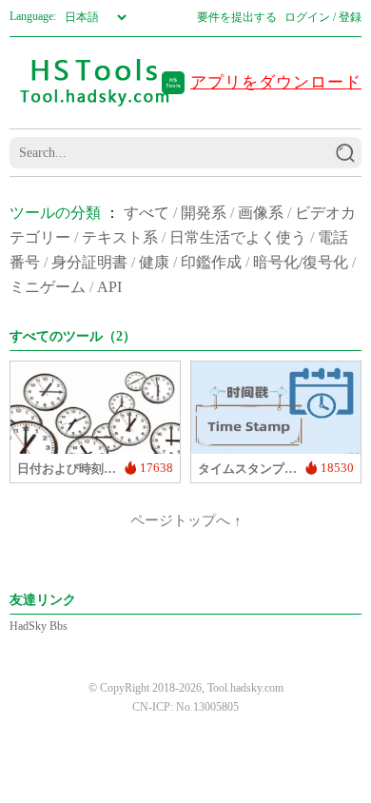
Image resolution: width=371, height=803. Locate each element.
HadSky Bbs (39, 626)
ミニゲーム (48, 287)
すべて (146, 213)
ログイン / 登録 (322, 17)
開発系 (203, 213)
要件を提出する (237, 17)
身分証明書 (89, 262)
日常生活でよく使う (237, 237)
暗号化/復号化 (300, 262)
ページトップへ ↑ (186, 520)
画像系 (260, 213)
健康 (154, 262)
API (109, 287)
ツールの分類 (55, 213)
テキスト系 (120, 237)
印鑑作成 (211, 262)
